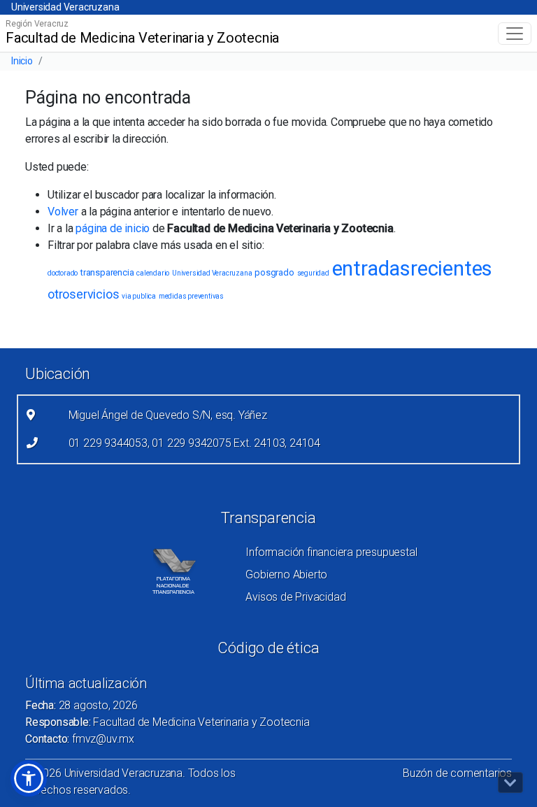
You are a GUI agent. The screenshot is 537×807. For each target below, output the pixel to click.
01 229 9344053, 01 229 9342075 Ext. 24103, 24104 (194, 443)
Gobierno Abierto (286, 574)
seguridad (313, 273)
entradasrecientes (412, 268)
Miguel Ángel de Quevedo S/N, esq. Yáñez (168, 415)
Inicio (22, 60)
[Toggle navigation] (514, 33)
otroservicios (83, 294)
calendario (152, 273)
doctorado (63, 273)
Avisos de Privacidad (295, 597)
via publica (139, 296)
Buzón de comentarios (457, 773)
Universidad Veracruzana (65, 7)
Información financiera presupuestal (331, 552)
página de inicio (113, 228)
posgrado (274, 272)
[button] (28, 778)
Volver (63, 211)
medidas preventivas (191, 296)
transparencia (107, 272)
